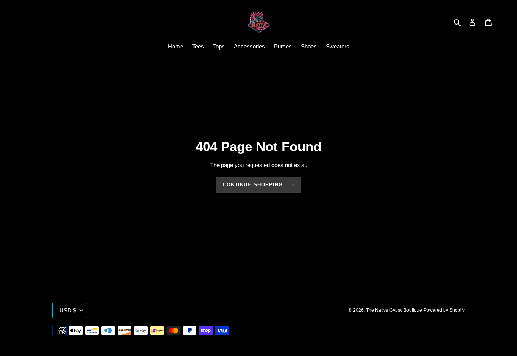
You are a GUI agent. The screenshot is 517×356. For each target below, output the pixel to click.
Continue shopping (253, 184)
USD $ (67, 310)
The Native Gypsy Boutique (394, 310)
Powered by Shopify (444, 310)
